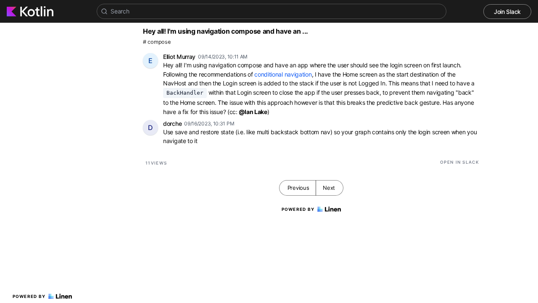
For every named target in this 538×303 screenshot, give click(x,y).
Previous (298, 187)
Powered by (29, 296)
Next (329, 187)
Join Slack (507, 11)
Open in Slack (459, 162)
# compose (156, 42)
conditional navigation (282, 74)
